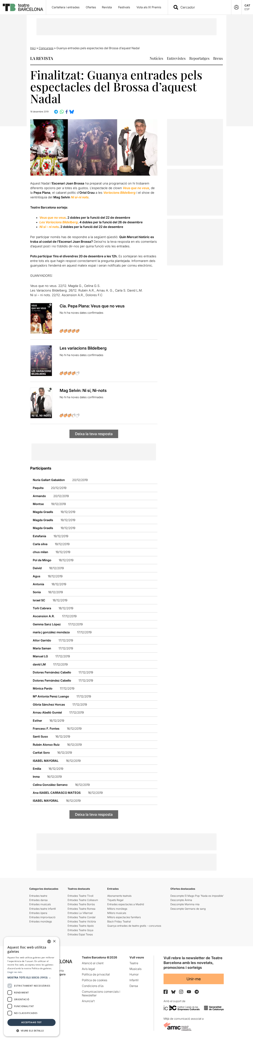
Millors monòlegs (117, 908)
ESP (246, 9)
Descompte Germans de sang (188, 908)
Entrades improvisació (42, 917)
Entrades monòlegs (40, 921)
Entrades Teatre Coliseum (83, 900)
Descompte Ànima (181, 900)
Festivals (124, 7)
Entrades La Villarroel (80, 912)
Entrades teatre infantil (42, 908)
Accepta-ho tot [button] (31, 1022)
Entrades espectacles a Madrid (125, 904)
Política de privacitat (96, 974)
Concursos (46, 48)
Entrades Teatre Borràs (81, 904)
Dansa (133, 986)
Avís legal (88, 969)
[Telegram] (197, 992)
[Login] (236, 7)
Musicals (135, 969)
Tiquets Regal (115, 900)
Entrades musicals (40, 904)
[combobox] (203, 7)
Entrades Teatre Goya (80, 930)
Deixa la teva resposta (94, 434)
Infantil (134, 980)
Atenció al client (93, 963)
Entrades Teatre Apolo (81, 925)
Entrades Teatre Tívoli (80, 895)
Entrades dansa (38, 900)
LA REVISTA (41, 58)
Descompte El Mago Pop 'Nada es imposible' (197, 895)
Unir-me (194, 979)
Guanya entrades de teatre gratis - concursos (134, 925)
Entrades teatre (38, 895)
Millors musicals (116, 912)
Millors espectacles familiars (124, 917)
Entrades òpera (38, 912)
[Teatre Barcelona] (23, 7)
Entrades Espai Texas (80, 934)
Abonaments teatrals (119, 895)
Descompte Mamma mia (184, 904)
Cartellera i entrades (65, 7)
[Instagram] (181, 992)
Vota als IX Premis (149, 7)
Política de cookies (94, 980)
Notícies (156, 58)
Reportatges (199, 58)
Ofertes (91, 7)
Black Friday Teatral (119, 921)
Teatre (133, 963)
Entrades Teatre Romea (81, 908)
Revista (107, 7)
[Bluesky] (173, 992)
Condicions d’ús (93, 986)
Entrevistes (176, 58)
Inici (33, 48)
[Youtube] (189, 991)
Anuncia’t (88, 1001)
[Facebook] (166, 992)
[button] (31, 977)
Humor (134, 974)
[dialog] (31, 986)
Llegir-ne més (14, 972)
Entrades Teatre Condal (81, 917)
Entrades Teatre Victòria (82, 921)
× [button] (54, 941)
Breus (218, 58)
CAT (247, 5)
